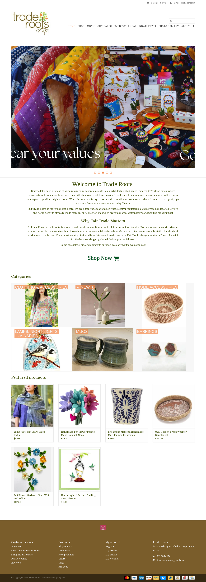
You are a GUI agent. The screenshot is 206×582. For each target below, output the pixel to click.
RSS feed (63, 566)
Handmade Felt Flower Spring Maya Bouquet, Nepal (78, 433)
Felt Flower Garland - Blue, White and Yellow (32, 497)
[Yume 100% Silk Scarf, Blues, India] (32, 406)
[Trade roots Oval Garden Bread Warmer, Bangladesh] (174, 406)
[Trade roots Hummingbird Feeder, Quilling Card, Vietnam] (79, 469)
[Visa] (134, 578)
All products (65, 546)
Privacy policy (19, 558)
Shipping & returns (22, 554)
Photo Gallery (169, 26)
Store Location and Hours (25, 550)
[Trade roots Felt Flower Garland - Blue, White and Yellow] (32, 469)
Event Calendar (125, 26)
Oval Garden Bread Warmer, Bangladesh (171, 433)
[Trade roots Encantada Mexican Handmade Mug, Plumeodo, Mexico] (126, 406)
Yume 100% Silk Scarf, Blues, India (29, 433)
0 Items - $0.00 (158, 3)
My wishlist (111, 558)
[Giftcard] (184, 578)
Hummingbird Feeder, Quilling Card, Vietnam (78, 497)
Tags (61, 562)
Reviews (16, 562)
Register (110, 546)
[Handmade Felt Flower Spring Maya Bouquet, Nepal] (79, 406)
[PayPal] (155, 578)
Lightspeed (59, 578)
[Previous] (17, 108)
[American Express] (141, 578)
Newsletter (147, 26)
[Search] (171, 21)
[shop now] (103, 257)
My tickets (111, 554)
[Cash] (177, 578)
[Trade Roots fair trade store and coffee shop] (31, 23)
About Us (187, 26)
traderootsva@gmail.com (171, 560)
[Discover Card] (148, 578)
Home (71, 26)
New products (66, 554)
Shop (81, 26)
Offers (62, 558)
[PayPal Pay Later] (170, 578)
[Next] (188, 108)
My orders (111, 550)
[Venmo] (163, 578)
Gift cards (104, 26)
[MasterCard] (126, 578)
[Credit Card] (191, 578)
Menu (91, 26)
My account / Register (184, 3)
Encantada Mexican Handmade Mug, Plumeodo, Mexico (126, 433)
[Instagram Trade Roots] (103, 527)
